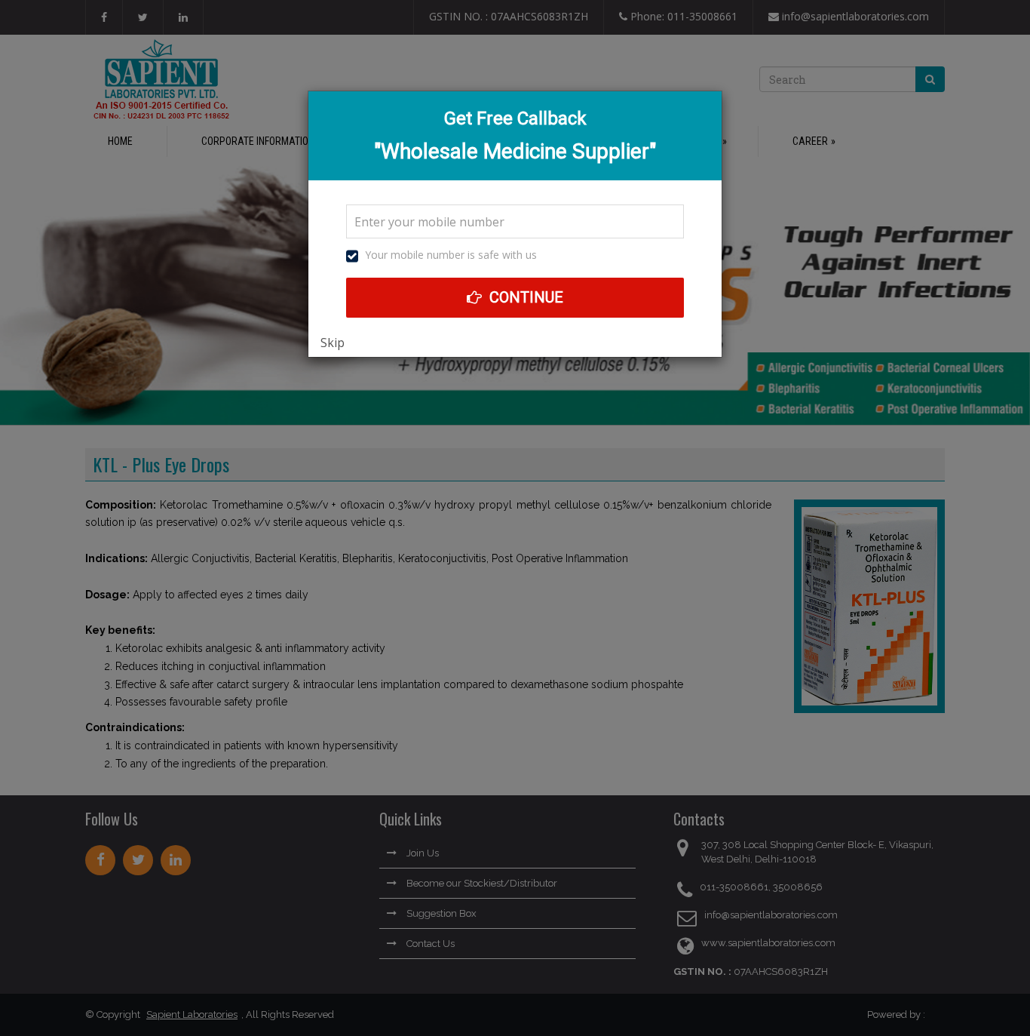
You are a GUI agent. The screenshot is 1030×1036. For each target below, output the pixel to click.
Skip (332, 342)
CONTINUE (524, 297)
